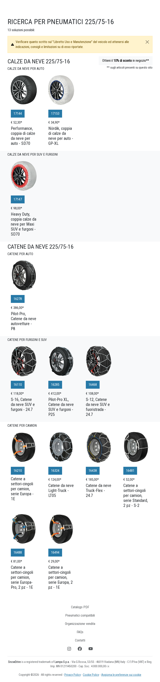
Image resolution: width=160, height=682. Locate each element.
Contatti (80, 640)
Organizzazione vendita (80, 624)
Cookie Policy (91, 674)
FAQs (80, 632)
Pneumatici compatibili (80, 615)
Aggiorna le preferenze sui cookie (121, 674)
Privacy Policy (72, 674)
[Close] (147, 42)
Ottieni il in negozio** (125, 61)
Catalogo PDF (80, 607)
